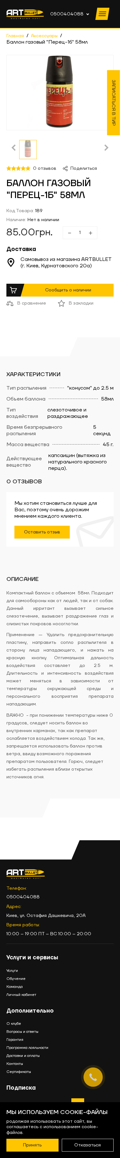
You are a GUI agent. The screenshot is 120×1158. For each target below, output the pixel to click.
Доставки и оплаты (23, 1055)
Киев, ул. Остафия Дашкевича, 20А (45, 916)
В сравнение (31, 303)
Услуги (12, 970)
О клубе (13, 1023)
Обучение (16, 978)
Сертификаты (18, 1071)
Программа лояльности (27, 1047)
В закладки (81, 303)
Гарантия (14, 1039)
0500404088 (67, 14)
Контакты (14, 1063)
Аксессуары (44, 36)
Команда (14, 986)
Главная (15, 36)
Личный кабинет (21, 994)
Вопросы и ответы (22, 1031)
